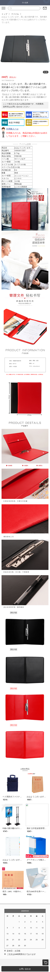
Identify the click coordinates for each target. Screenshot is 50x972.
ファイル (15, 14)
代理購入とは (12, 128)
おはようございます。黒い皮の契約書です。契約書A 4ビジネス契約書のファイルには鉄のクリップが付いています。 (24, 19)
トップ (4, 14)
